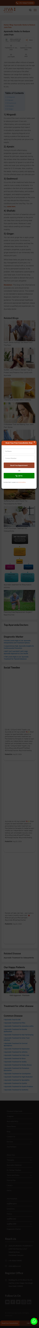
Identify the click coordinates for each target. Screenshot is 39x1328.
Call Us (20, 476)
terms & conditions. (22, 482)
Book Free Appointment (19, 465)
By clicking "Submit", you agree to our (15, 482)
